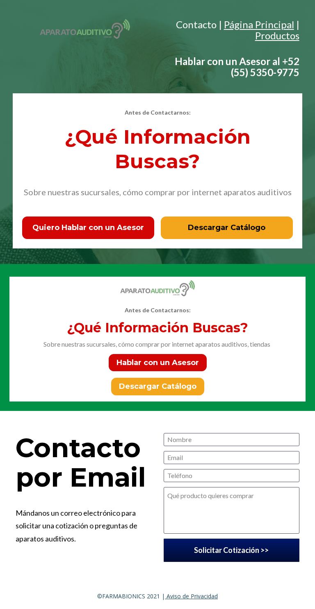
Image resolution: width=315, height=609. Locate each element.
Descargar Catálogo (226, 227)
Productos (277, 35)
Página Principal (259, 24)
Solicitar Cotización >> (231, 550)
